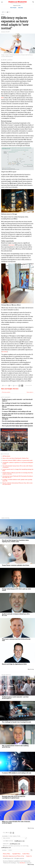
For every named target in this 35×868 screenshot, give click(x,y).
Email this (6, 385)
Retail (2, 14)
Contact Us (29, 856)
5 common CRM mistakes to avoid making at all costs (16, 411)
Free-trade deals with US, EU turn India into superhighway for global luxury (13, 797)
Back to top (31, 669)
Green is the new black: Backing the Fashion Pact (15, 458)
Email (5, 12)
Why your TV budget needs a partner (12, 409)
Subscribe (20, 7)
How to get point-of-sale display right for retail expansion (17, 426)
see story (11, 245)
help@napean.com (19, 841)
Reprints (16, 385)
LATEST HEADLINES (5, 397)
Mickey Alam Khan (7, 59)
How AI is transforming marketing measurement (15, 421)
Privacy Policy (6, 853)
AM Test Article (6, 456)
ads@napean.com (6, 847)
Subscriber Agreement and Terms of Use (13, 856)
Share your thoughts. (9, 388)
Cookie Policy (25, 853)
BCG (2, 98)
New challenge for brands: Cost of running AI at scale (16, 403)
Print (9, 12)
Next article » (30, 392)
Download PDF (28, 385)
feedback (22, 862)
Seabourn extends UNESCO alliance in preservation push (17, 460)
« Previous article (5, 392)
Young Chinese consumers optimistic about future (15, 565)
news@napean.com (15, 844)
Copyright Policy (16, 853)
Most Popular (13, 7)
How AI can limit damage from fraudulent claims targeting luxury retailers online (15, 541)
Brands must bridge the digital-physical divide (14, 664)
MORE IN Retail (6, 518)
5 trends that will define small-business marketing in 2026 (17, 423)
